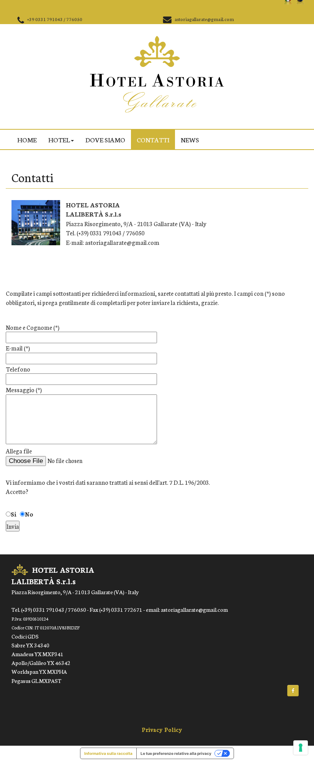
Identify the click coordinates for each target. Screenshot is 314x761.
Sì (13, 514)
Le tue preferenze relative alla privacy (176, 753)
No (29, 514)
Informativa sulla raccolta (108, 753)
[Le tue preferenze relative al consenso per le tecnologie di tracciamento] (300, 747)
